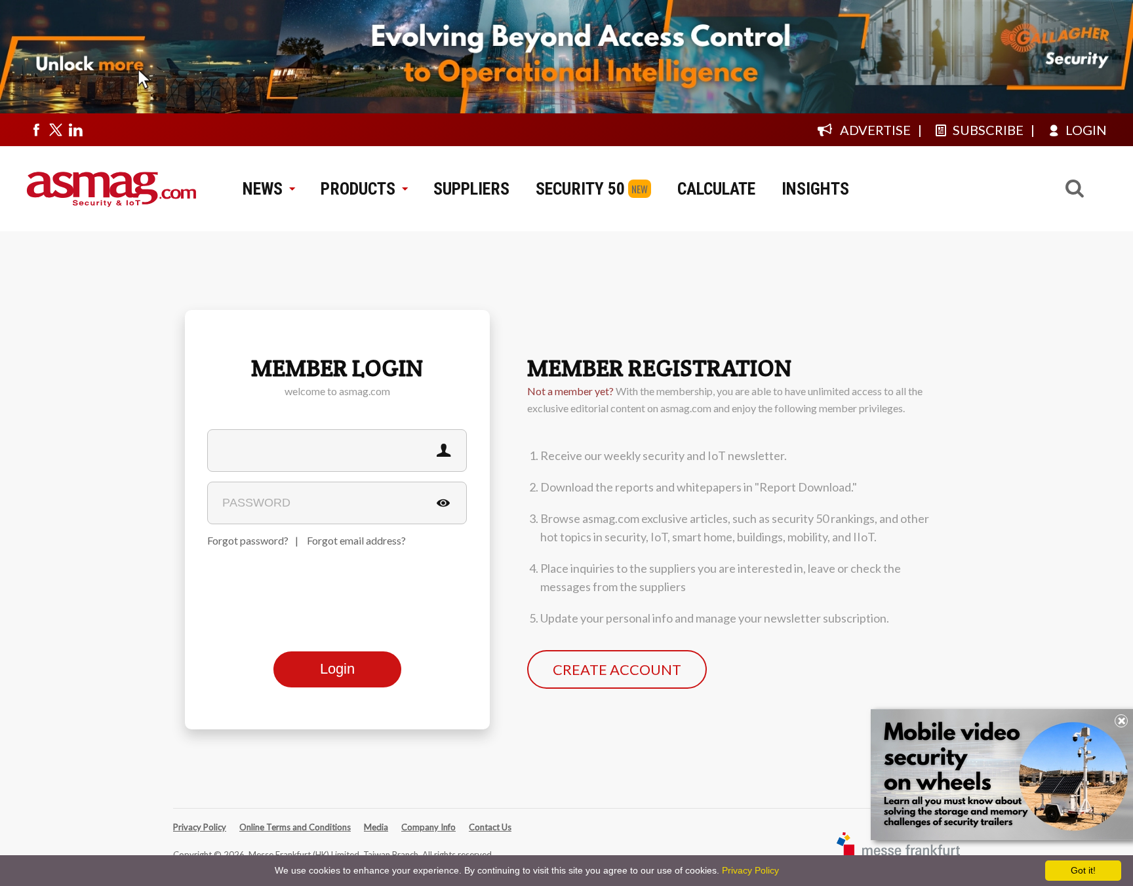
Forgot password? (247, 540)
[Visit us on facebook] (36, 129)
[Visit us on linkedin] (75, 129)
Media (376, 827)
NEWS (263, 189)
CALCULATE (716, 189)
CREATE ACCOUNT (617, 669)
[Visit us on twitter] (55, 129)
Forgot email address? (356, 540)
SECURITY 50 (580, 189)
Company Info (428, 827)
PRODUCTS (358, 189)
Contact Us (490, 827)
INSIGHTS (815, 189)
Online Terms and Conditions (295, 827)
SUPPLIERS (471, 189)
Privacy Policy (199, 827)
